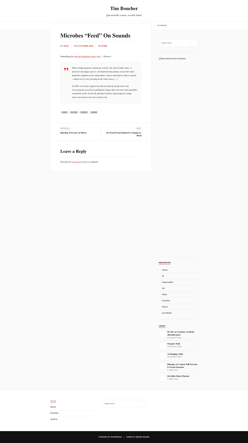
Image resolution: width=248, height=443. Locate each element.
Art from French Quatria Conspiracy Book (124, 134)
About (165, 307)
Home (164, 270)
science (84, 112)
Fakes (164, 294)
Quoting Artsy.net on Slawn (73, 132)
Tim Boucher (124, 8)
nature (74, 112)
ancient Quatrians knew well (87, 56)
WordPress (116, 437)
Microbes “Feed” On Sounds (95, 35)
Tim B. (66, 46)
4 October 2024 (85, 46)
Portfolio (166, 301)
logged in (76, 161)
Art (163, 288)
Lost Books (162, 25)
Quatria (53, 419)
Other (104, 46)
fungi (64, 112)
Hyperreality (167, 282)
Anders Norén (142, 437)
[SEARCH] (194, 43)
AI (163, 276)
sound (94, 112)
